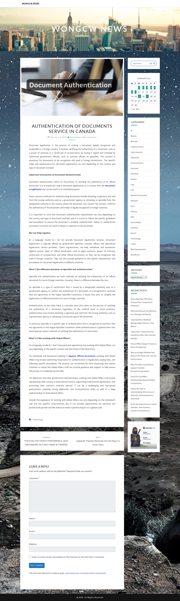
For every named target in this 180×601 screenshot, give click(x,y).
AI (131, 130)
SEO (132, 217)
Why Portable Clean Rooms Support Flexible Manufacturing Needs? (142, 367)
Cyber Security (137, 152)
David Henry (76, 137)
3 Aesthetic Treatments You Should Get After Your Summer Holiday (143, 334)
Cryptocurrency (137, 146)
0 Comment (90, 137)
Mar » (138, 109)
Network (134, 200)
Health (134, 179)
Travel (133, 244)
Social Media (136, 222)
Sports (133, 233)
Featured (134, 168)
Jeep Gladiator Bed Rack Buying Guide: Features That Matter (142, 323)
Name (32, 518)
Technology (37, 419)
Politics (134, 211)
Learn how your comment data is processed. (85, 573)
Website (32, 544)
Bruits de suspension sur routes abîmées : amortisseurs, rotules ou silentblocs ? (144, 407)
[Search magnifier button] (154, 63)
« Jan (133, 109)
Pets (133, 206)
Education (135, 157)
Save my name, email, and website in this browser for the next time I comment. (68, 557)
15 (139, 96)
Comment (34, 478)
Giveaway (134, 173)
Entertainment (137, 163)
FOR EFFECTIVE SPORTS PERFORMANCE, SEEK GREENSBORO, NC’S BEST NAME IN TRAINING (46, 441)
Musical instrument (139, 195)
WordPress (135, 254)
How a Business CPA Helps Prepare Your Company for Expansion (142, 302)
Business (134, 141)
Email (32, 531)
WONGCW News (30, 3)
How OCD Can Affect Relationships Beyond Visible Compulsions (143, 379)
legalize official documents (81, 356)
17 (147, 96)
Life (132, 190)
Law (132, 184)
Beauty (134, 136)
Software (134, 227)
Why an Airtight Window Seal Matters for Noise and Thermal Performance (144, 355)
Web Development (138, 249)
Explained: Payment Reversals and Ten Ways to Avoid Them (98, 441)
